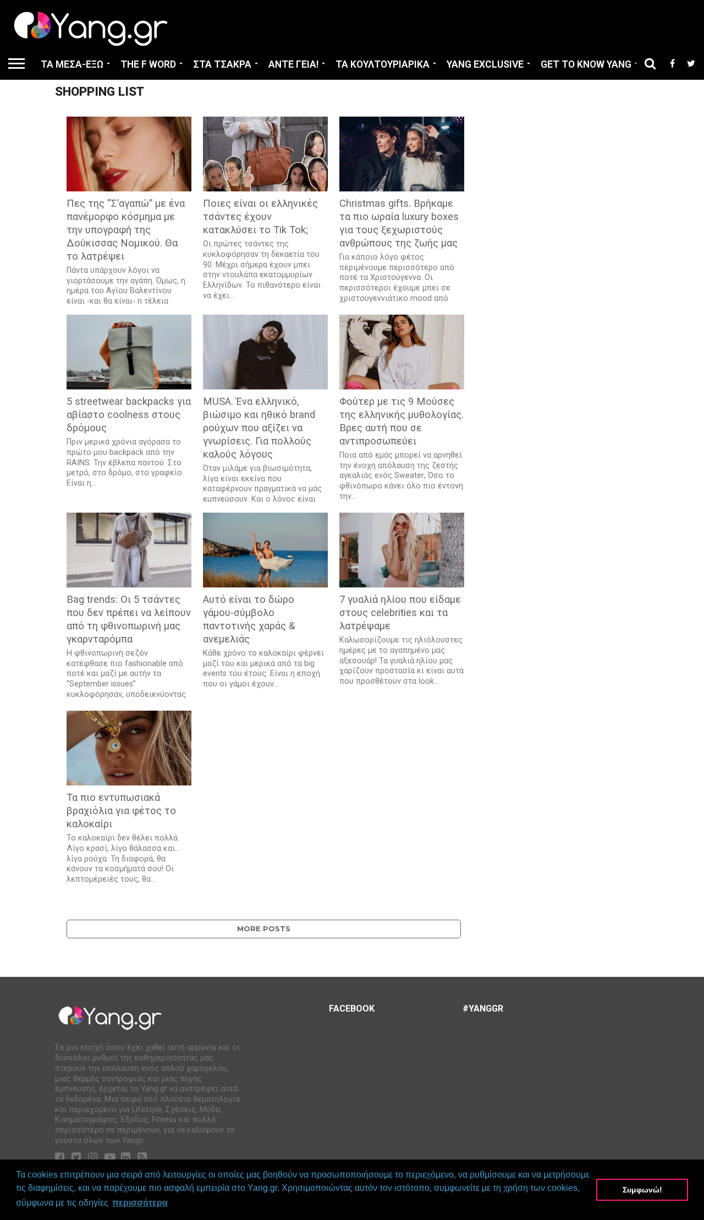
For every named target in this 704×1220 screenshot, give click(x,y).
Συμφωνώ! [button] (642, 1189)
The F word (148, 64)
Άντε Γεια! (293, 64)
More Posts (263, 929)
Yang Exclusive (485, 64)
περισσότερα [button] (140, 1202)
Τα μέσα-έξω (72, 64)
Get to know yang (586, 64)
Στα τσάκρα (222, 64)
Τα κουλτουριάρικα (383, 64)
